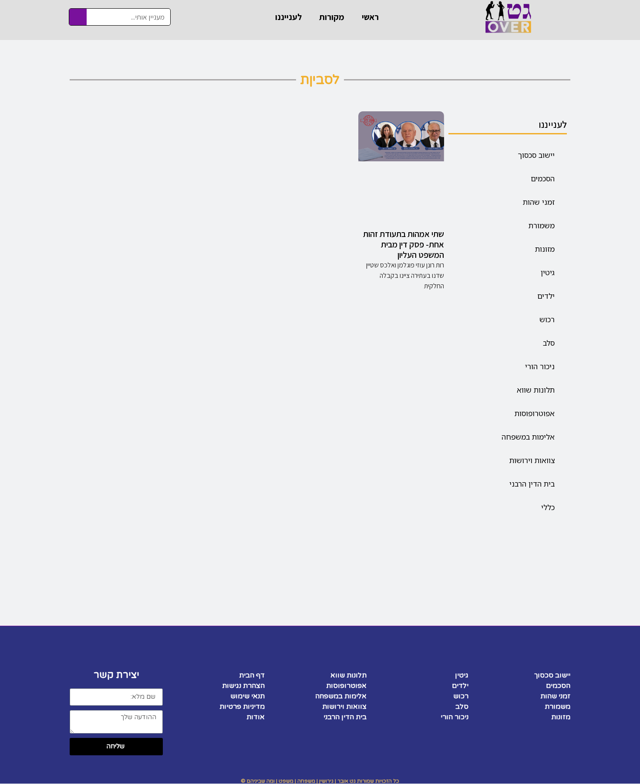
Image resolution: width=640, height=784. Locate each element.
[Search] (78, 17)
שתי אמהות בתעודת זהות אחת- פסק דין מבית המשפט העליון (403, 244)
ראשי (370, 17)
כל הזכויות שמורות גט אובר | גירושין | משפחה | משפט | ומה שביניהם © (320, 781)
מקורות (331, 17)
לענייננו (288, 17)
